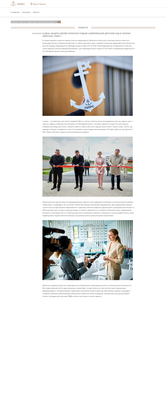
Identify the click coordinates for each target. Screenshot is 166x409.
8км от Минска (39, 4)
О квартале (15, 12)
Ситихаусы (26, 12)
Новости (36, 12)
